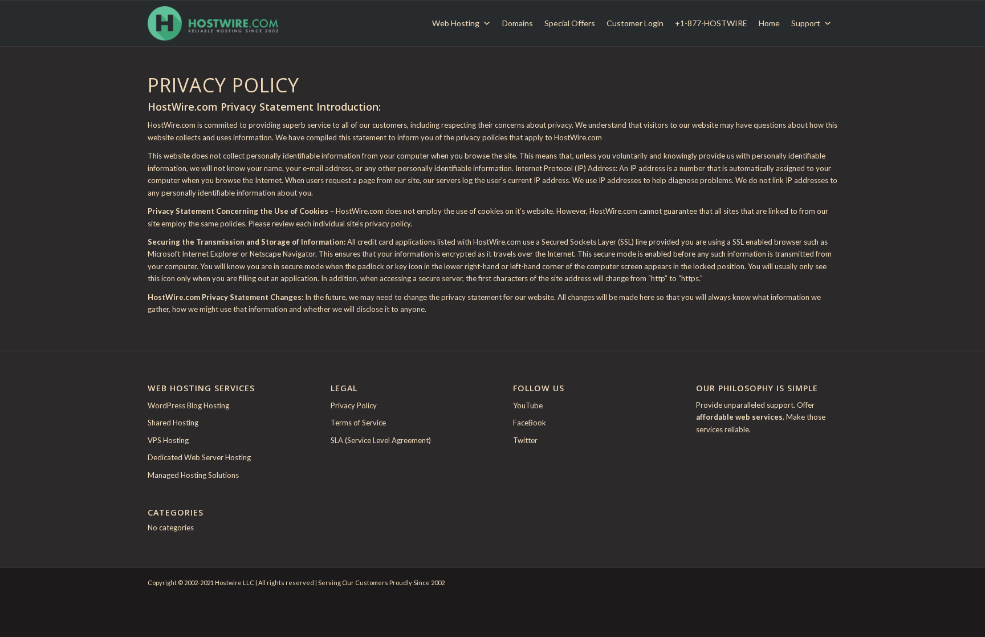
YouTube (528, 405)
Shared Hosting (173, 422)
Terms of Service (358, 422)
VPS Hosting (168, 440)
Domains (517, 23)
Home (769, 23)
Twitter (525, 440)
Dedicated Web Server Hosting (199, 457)
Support (805, 23)
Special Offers (569, 23)
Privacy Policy (354, 405)
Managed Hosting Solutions (193, 475)
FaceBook (529, 422)
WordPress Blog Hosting (188, 405)
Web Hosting (455, 23)
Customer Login (635, 23)
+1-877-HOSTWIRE (711, 23)
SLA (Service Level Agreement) (381, 440)
